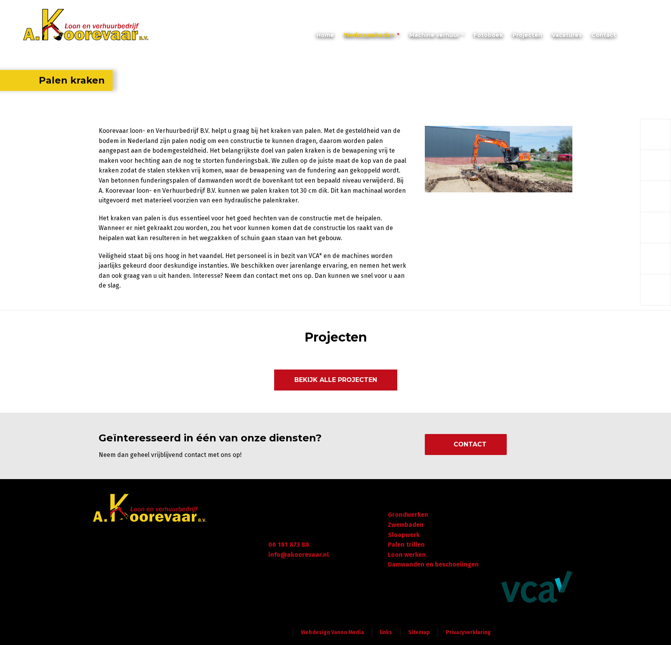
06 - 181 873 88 (626, 9)
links (386, 632)
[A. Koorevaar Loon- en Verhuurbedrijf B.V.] (86, 25)
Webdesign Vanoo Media (332, 632)
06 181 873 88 (288, 544)
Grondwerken (408, 514)
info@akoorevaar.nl (568, 9)
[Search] (645, 37)
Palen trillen (406, 544)
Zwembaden (406, 524)
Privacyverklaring (468, 632)
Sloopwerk (404, 535)
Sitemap (419, 632)
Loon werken (407, 554)
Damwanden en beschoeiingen (433, 564)
